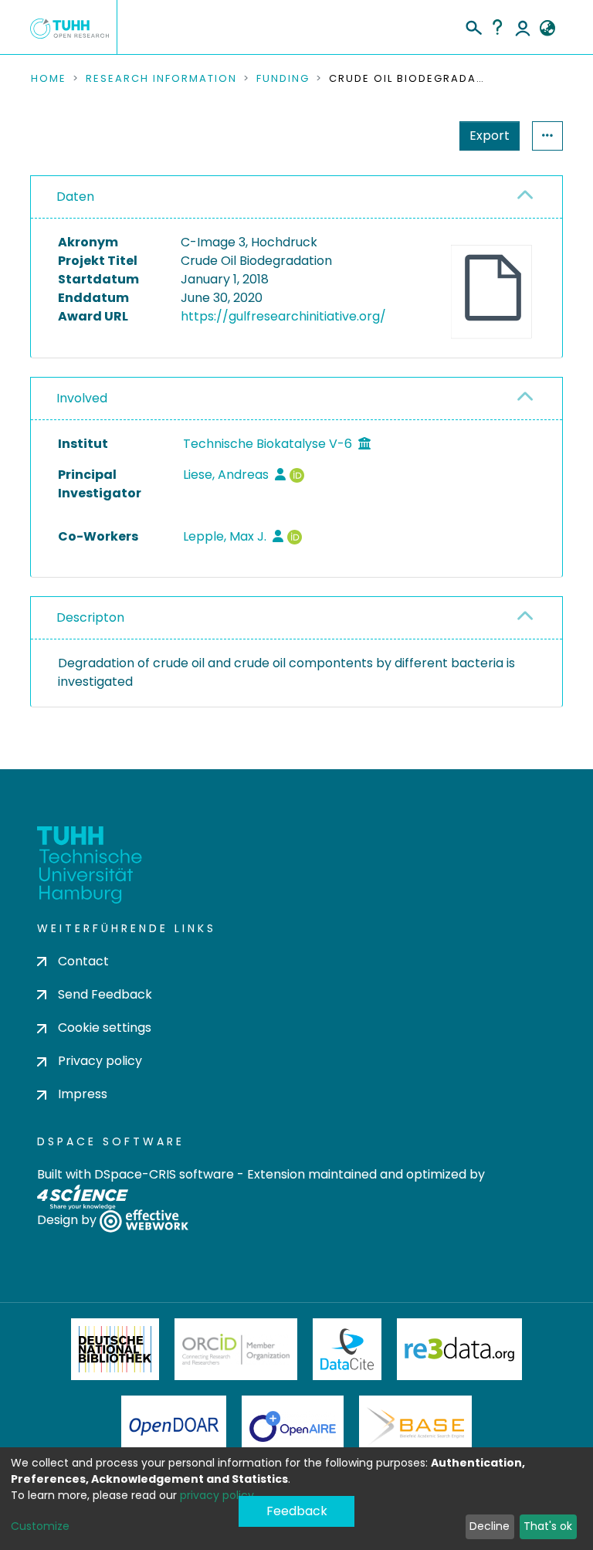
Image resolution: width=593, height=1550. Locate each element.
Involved (81, 398)
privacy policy (217, 1495)
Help (497, 27)
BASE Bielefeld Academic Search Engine (415, 1426)
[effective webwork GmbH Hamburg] (144, 1220)
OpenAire (292, 1426)
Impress (82, 1094)
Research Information (161, 79)
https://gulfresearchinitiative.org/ (283, 316)
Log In (523, 27)
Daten (75, 196)
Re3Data (459, 1349)
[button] (547, 28)
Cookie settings (104, 1027)
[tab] (296, 197)
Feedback (296, 1511)
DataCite (347, 1349)
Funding (283, 79)
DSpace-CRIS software (164, 1174)
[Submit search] (473, 25)
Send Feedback (105, 994)
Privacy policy (100, 1061)
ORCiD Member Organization (236, 1349)
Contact (83, 961)
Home (48, 79)
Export (489, 135)
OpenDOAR (174, 1426)
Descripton (90, 617)
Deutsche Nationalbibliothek (115, 1349)
